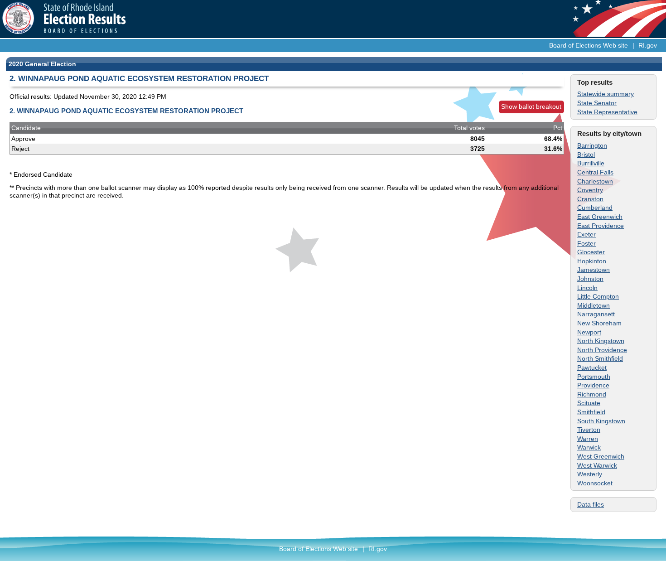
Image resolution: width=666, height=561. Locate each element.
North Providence (602, 349)
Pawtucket (592, 367)
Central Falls (595, 172)
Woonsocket (595, 483)
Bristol (586, 154)
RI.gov (647, 45)
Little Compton (598, 296)
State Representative (607, 112)
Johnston (590, 278)
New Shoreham (599, 323)
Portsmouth (593, 376)
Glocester (591, 252)
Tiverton (588, 429)
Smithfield (591, 412)
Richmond (591, 394)
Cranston (590, 199)
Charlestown (595, 181)
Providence (593, 385)
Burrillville (590, 163)
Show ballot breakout (531, 106)
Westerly (589, 474)
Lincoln (587, 287)
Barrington (592, 145)
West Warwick (597, 465)
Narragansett (596, 314)
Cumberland (595, 207)
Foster (586, 243)
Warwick (589, 447)
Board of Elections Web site (588, 45)
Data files (590, 504)
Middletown (593, 305)
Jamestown (593, 269)
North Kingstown (600, 340)
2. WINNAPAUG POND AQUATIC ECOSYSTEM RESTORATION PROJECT (126, 111)
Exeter (586, 234)
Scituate (588, 402)
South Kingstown (601, 421)
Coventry (590, 189)
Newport (589, 332)
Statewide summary (605, 93)
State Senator (597, 102)
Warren (587, 438)
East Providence (600, 225)
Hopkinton (591, 261)
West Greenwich (600, 456)
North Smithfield (600, 358)
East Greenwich (600, 216)
